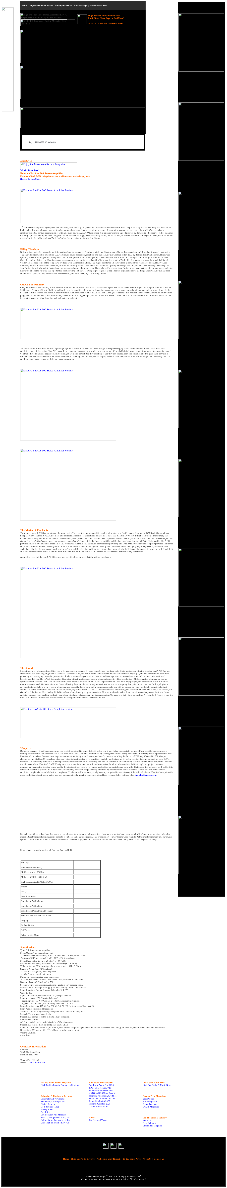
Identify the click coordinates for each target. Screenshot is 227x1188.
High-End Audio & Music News (157, 1085)
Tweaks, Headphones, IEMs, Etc (55, 1117)
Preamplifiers (47, 1109)
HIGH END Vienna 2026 (100, 1088)
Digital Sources (48, 1104)
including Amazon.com (145, 775)
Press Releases (149, 1123)
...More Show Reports (98, 1106)
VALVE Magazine (151, 1106)
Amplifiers (45, 1112)
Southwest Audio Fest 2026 (101, 1085)
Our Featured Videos (98, 1120)
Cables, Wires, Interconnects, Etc (55, 1120)
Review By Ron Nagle (30, 179)
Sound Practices (150, 1104)
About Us (147, 1120)
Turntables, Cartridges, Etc (53, 1101)
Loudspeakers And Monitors (53, 1114)
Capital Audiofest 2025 (99, 1101)
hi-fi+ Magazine (150, 1101)
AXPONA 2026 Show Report (102, 1093)
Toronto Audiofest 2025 (100, 1104)
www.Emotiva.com (37, 1062)
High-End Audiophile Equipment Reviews (60, 1085)
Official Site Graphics (152, 1125)
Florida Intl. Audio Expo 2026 (102, 1098)
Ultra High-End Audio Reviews (55, 1122)
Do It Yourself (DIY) (50, 1106)
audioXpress (148, 1099)
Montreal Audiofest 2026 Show (103, 1096)
